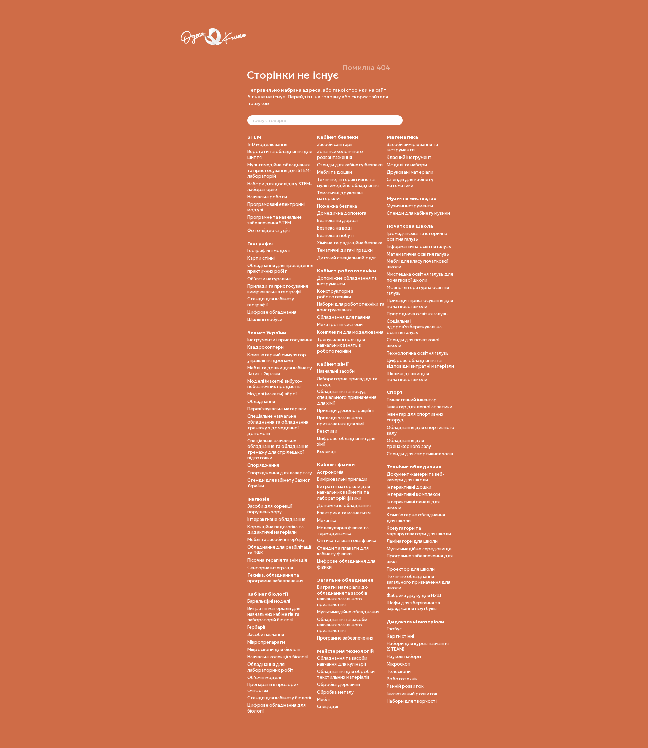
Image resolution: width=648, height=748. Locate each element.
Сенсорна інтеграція (270, 568)
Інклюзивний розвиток (412, 694)
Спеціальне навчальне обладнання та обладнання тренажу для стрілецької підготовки (277, 449)
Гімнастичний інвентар (412, 400)
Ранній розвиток (405, 686)
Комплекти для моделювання (350, 332)
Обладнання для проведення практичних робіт (280, 268)
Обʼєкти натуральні (269, 279)
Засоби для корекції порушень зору (269, 509)
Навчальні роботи (267, 197)
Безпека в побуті (335, 235)
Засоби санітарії (334, 144)
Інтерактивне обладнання (276, 519)
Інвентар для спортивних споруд (415, 417)
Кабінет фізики (336, 464)
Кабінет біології (267, 594)
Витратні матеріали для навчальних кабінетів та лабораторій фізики (343, 492)
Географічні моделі (268, 251)
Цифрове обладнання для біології (276, 708)
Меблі (323, 699)
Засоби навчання (265, 634)
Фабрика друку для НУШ (414, 595)
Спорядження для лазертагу (279, 473)
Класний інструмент (409, 157)
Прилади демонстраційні (345, 410)
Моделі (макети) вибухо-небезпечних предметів (274, 384)
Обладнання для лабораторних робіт (270, 667)
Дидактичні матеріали (415, 622)
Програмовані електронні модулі (276, 207)
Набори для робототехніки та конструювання (350, 307)
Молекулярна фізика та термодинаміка (343, 530)
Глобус (394, 629)
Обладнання (261, 401)
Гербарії (256, 627)
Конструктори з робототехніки (335, 294)
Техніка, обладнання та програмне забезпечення (275, 578)
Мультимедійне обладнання (348, 612)
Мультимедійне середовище (419, 549)
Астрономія (330, 472)
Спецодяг (328, 706)
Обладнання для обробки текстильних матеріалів (346, 674)
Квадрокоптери (265, 347)
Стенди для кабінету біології (279, 698)
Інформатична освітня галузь (419, 246)
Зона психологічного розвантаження (340, 154)
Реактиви (327, 431)
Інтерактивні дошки (409, 487)
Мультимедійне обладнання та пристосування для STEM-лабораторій (279, 170)
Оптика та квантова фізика (346, 541)
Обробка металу (335, 692)
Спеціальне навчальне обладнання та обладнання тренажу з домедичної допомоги (277, 424)
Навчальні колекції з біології (277, 657)
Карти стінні (261, 258)
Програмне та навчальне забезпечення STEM (274, 220)
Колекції (326, 451)
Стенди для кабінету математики (410, 182)
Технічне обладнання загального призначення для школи (418, 582)
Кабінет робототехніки (346, 271)
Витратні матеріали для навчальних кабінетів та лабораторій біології (273, 614)
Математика (402, 137)
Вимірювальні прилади (342, 479)
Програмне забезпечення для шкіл (420, 558)
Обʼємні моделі (264, 677)
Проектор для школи (411, 569)
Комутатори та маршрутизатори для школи (419, 531)
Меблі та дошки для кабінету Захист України (279, 371)
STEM (254, 137)
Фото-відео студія (268, 230)
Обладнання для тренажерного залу (409, 443)
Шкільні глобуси (264, 319)
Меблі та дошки (334, 172)
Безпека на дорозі (337, 220)
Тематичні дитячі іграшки (345, 250)
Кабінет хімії (333, 364)
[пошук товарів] (397, 120)
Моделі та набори (407, 165)
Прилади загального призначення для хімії (340, 421)
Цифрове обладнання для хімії (346, 441)
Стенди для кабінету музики (418, 213)
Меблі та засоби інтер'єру (276, 539)
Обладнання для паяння (343, 317)
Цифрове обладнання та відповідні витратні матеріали (420, 363)
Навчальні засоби (336, 371)
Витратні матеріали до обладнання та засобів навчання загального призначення (342, 595)
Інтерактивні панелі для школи (413, 504)
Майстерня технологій (345, 651)
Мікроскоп (398, 664)
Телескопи (399, 671)
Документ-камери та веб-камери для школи (415, 477)
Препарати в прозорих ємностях (273, 687)
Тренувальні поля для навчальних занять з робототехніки (341, 345)
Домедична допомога (341, 213)
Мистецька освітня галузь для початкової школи (420, 277)
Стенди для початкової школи (413, 342)
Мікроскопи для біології (273, 649)
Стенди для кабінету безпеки (350, 165)
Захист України (266, 333)
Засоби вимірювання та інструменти (412, 147)
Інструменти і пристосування (279, 340)
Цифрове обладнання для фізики (346, 564)
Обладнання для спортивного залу (420, 430)
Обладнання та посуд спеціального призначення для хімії (346, 397)
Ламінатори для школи (412, 541)
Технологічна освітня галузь (418, 353)
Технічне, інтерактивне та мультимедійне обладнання (348, 182)
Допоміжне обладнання (344, 505)
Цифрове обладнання (271, 312)
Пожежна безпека (337, 206)
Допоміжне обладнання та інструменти (347, 281)
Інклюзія (258, 499)
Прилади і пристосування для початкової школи (420, 303)
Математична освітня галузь (418, 254)
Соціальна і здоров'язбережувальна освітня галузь (414, 327)
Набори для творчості (412, 701)
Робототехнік (402, 679)
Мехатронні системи (340, 325)
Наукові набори (404, 656)
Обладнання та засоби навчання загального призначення (342, 625)
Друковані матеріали (410, 172)
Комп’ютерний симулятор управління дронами (276, 357)
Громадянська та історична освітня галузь (417, 236)
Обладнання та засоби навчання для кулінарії (342, 661)
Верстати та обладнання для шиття (279, 154)
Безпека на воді (334, 228)
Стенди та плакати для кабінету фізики (343, 551)
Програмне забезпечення (345, 638)
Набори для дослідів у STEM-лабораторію (279, 186)
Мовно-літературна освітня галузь (418, 290)
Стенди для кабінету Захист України (278, 483)
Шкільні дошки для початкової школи (408, 376)
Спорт (395, 392)
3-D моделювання (267, 144)
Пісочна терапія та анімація (277, 560)
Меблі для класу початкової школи (417, 264)
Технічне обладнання (414, 467)
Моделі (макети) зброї (272, 394)
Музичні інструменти (410, 206)
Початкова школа (410, 226)
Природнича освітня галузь (417, 314)
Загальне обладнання (345, 580)
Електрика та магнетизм (344, 513)
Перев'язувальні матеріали (276, 409)
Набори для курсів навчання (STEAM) (418, 646)
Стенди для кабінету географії (270, 302)
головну (331, 97)
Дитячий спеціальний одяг (346, 258)
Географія (260, 243)
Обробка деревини (338, 684)
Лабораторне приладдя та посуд (347, 381)
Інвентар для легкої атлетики (419, 407)
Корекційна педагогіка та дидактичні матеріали (275, 529)
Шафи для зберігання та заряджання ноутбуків (413, 605)
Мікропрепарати (266, 642)
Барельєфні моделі (268, 601)
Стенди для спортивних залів (420, 454)
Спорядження (263, 465)
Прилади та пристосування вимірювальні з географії (277, 289)
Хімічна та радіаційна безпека (349, 243)
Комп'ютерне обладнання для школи (416, 518)
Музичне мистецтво (412, 198)
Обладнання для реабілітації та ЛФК (279, 550)
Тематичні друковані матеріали (340, 195)
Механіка (326, 520)
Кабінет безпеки (337, 137)
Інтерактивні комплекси (413, 494)
